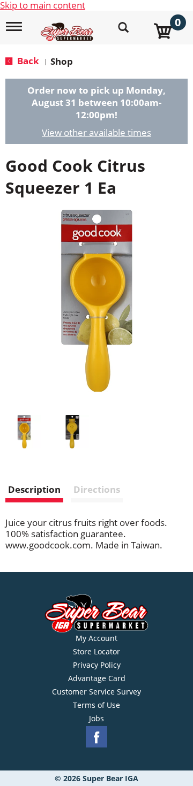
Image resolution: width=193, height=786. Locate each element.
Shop (61, 61)
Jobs (96, 718)
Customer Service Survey (96, 692)
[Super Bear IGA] (68, 26)
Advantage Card (96, 678)
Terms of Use (96, 705)
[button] (24, 432)
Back (27, 61)
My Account (96, 638)
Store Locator (96, 651)
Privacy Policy (97, 665)
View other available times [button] (96, 132)
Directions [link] (96, 489)
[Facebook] (96, 737)
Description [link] (34, 489)
